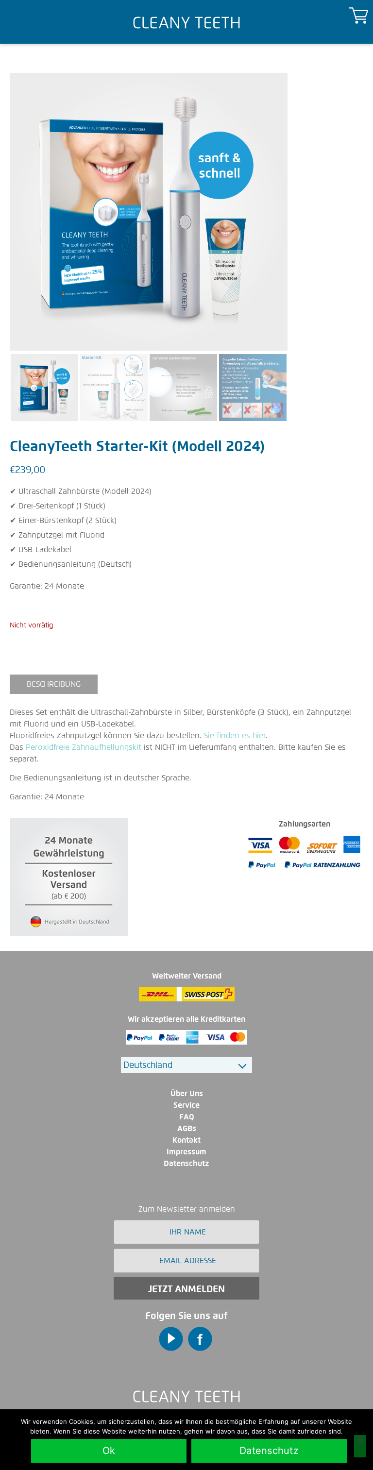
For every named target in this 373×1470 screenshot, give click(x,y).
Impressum (186, 1151)
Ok (109, 1450)
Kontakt (186, 1140)
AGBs (186, 1128)
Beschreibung (54, 684)
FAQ (186, 1116)
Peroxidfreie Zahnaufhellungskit (83, 747)
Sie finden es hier (235, 735)
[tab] (54, 684)
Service (186, 1105)
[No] (360, 1446)
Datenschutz (186, 1163)
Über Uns (186, 1093)
